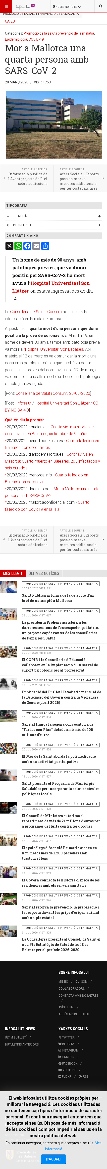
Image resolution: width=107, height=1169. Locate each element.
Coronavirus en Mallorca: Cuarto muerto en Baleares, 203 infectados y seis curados (52, 461)
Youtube (69, 1070)
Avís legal (66, 1007)
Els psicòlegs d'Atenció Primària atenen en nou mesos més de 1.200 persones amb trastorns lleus (59, 853)
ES (13, 21)
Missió (63, 981)
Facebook (69, 1063)
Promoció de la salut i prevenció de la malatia (59, 33)
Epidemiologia (16, 39)
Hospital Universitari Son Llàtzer (62, 403)
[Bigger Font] (99, 216)
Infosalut (23, 403)
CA (7, 21)
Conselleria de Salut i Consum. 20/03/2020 (53, 393)
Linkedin (67, 1057)
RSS (85, 1076)
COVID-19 (36, 39)
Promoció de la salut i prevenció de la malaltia (41, 14)
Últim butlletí (16, 1037)
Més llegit (13, 573)
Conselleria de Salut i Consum (36, 311)
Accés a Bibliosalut (74, 1014)
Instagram (70, 1050)
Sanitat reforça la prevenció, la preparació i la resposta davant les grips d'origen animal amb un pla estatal (60, 912)
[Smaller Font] (7, 216)
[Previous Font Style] (7, 225)
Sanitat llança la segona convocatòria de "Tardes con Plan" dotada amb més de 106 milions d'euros (57, 729)
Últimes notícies (44, 573)
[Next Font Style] (99, 225)
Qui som (81, 981)
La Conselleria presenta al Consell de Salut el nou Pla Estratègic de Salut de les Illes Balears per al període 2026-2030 (61, 944)
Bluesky (68, 1044)
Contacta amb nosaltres (78, 995)
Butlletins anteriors (22, 1044)
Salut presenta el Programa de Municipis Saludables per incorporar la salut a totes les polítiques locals (60, 788)
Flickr (66, 1076)
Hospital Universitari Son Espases (54, 349)
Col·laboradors (71, 988)
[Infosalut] (25, 6)
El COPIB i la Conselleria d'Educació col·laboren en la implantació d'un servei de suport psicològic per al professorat (60, 665)
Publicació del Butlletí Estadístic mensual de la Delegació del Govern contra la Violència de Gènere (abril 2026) (61, 697)
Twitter (68, 1037)
